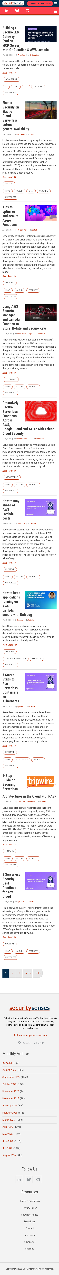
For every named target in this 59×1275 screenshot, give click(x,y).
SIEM (31, 191)
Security (38, 87)
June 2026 (7, 1141)
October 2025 (9, 1084)
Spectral (33, 523)
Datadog (35, 230)
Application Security (15, 659)
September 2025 (11, 1077)
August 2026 (9, 1155)
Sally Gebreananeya (24, 334)
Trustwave (41, 334)
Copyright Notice (29, 1214)
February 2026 (9, 1112)
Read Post (7, 72)
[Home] (13, 3)
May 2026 (7, 1134)
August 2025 (9, 1070)
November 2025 (10, 1091)
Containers (22, 759)
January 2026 (9, 1105)
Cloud (19, 191)
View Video (7, 645)
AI (6, 87)
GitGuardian (34, 55)
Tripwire (43, 802)
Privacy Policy (30, 1208)
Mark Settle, (20, 134)
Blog (15, 87)
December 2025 (10, 1098)
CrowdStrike (39, 439)
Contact (30, 1228)
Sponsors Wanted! (40, 3)
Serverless (10, 93)
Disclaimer (29, 1221)
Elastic (32, 134)
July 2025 (7, 1063)
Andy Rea (21, 55)
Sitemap (29, 1248)
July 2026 (7, 1148)
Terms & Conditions (30, 1201)
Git (25, 87)
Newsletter (29, 1242)
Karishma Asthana (23, 439)
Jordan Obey (22, 230)
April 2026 (7, 1127)
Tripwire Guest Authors (26, 802)
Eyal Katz (21, 523)
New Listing (30, 1235)
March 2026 (8, 1120)
